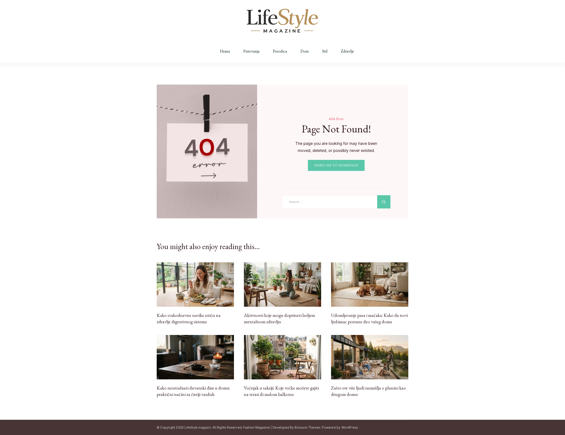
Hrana (225, 51)
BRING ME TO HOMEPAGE (336, 165)
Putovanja (251, 51)
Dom (304, 51)
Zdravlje (347, 51)
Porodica (280, 51)
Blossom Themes (307, 427)
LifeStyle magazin (198, 427)
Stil (325, 51)
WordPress (349, 427)
